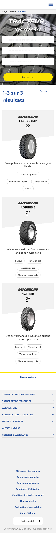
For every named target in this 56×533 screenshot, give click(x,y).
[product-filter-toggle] (51, 91)
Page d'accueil (9, 11)
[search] (43, 4)
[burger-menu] (51, 4)
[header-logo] (14, 4)
